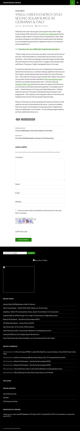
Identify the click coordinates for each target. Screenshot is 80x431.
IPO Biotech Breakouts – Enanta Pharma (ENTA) (18, 323)
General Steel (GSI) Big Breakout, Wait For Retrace (19, 304)
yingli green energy (28, 119)
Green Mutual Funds (9, 394)
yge (18, 119)
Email (17, 193)
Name (18, 184)
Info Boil (6, 397)
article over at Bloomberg (49, 34)
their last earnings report (53, 79)
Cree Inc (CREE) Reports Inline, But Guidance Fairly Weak (33, 129)
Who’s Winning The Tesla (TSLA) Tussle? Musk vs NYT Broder (33, 372)
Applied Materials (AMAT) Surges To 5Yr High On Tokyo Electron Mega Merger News (30, 315)
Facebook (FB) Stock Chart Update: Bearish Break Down (21, 334)
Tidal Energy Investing (10, 401)
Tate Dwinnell (29, 26)
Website (18, 202)
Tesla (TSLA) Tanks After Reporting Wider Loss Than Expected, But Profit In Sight (29, 338)
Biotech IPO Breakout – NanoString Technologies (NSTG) (21, 319)
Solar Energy (20, 11)
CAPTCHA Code (21, 232)
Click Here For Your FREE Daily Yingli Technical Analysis (38, 49)
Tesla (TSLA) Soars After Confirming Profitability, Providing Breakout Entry (27, 330)
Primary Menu (77, 2)
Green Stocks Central (12, 2)
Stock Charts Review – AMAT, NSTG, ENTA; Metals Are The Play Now (25, 308)
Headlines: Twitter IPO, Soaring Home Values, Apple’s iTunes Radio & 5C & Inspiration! (31, 312)
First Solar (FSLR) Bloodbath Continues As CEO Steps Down (34, 137)
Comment (19, 157)
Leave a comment (42, 26)
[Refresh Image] (35, 219)
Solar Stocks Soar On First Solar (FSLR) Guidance (18, 327)
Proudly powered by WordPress (12, 428)
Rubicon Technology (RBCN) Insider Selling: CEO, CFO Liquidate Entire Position (40, 357)
